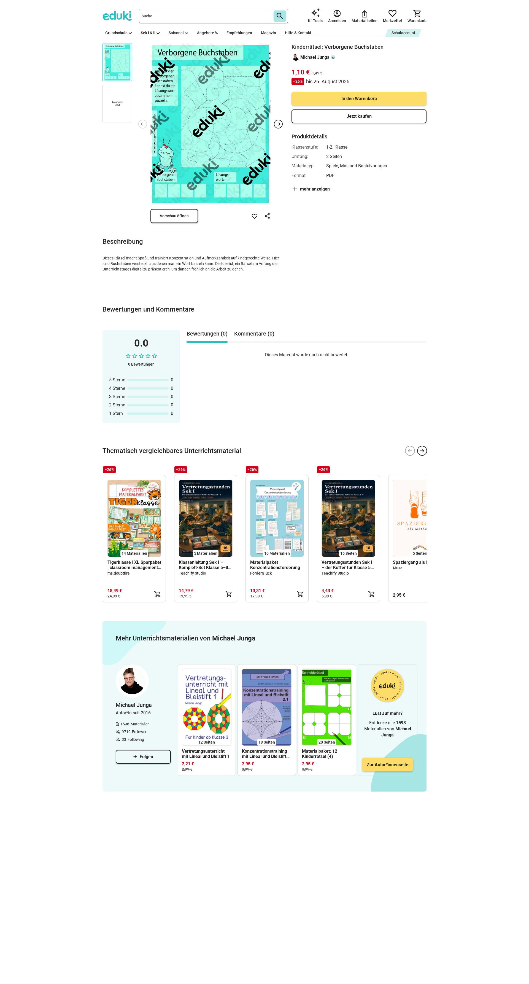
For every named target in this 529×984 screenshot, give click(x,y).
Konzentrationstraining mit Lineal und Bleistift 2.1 (264, 754)
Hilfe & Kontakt (298, 33)
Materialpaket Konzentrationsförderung (275, 565)
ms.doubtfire (118, 573)
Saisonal (176, 33)
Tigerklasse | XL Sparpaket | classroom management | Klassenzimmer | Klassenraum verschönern (134, 565)
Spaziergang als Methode (418, 562)
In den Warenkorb (359, 98)
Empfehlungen (239, 33)
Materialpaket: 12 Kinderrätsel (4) (319, 754)
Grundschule (116, 33)
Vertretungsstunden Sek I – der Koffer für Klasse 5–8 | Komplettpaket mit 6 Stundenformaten (347, 565)
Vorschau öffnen (174, 216)
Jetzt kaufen (359, 116)
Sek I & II (148, 33)
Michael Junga (315, 57)
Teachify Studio (192, 573)
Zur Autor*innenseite (387, 764)
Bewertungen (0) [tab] (207, 333)
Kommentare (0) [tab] (254, 333)
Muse (398, 568)
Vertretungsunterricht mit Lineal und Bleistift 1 (206, 754)
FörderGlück (261, 573)
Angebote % (207, 33)
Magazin (268, 33)
